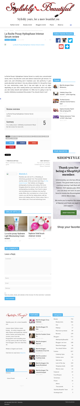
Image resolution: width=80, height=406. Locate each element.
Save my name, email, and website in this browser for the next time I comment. (28, 295)
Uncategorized (63, 392)
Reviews (13, 40)
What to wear (64, 369)
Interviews (64, 360)
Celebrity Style (64, 354)
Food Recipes (63, 375)
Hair (64, 325)
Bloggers (63, 337)
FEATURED (34, 315)
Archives (8, 373)
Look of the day (64, 363)
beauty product (15, 136)
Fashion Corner (14, 25)
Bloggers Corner (40, 25)
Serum (8, 138)
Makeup (64, 328)
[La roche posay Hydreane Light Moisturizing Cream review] (16, 223)
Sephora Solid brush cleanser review (36, 234)
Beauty (7, 40)
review (46, 136)
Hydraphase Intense (26, 136)
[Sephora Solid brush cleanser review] (39, 223)
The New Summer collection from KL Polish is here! (67, 102)
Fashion (63, 351)
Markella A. (23, 174)
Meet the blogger (64, 345)
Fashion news (64, 357)
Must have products (64, 331)
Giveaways (63, 378)
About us (60, 25)
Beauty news (64, 322)
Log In (22, 386)
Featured (63, 372)
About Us (22, 353)
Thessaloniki (64, 386)
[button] (73, 24)
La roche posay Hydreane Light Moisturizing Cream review (15, 236)
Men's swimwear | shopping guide (14, 163)
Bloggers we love (64, 342)
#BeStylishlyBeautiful (64, 339)
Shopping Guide (64, 366)
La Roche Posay (38, 136)
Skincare (14, 138)
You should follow (64, 348)
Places (51, 25)
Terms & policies (69, 402)
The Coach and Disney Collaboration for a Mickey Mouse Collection (42, 164)
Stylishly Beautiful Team (63, 389)
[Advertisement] (28, 98)
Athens (64, 383)
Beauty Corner (27, 25)
